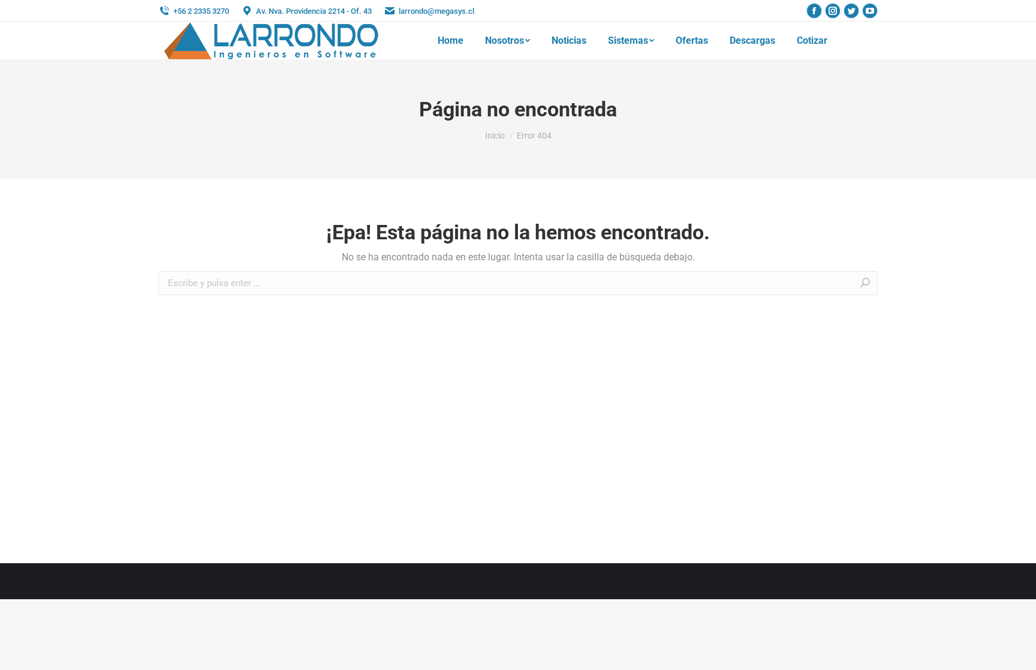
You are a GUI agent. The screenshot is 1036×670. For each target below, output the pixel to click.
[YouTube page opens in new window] (870, 11)
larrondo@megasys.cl (436, 11)
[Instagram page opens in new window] (833, 11)
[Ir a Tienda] (1018, 652)
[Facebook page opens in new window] (814, 11)
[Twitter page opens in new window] (851, 11)
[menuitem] (450, 40)
